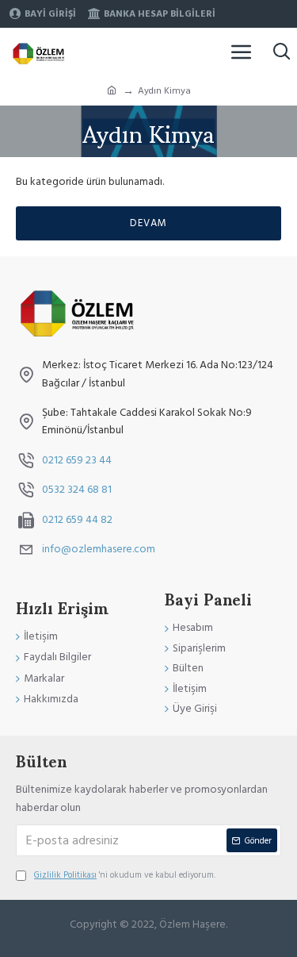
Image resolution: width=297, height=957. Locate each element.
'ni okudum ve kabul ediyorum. (124, 875)
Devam (148, 223)
